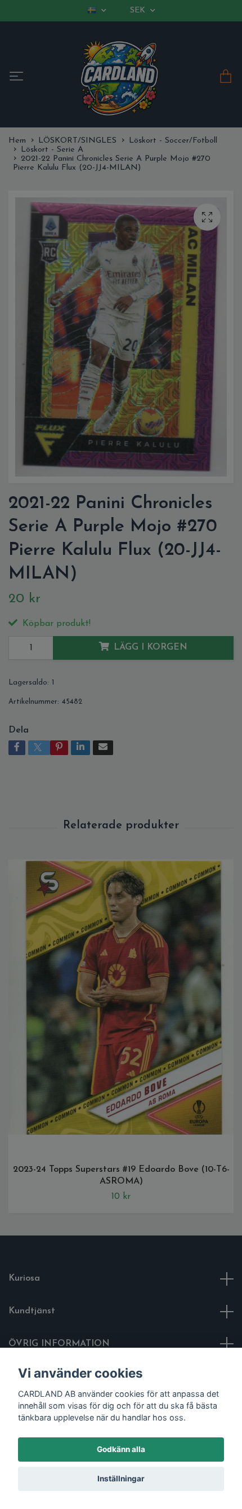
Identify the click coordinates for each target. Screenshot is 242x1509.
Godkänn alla (121, 1449)
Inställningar (121, 1478)
